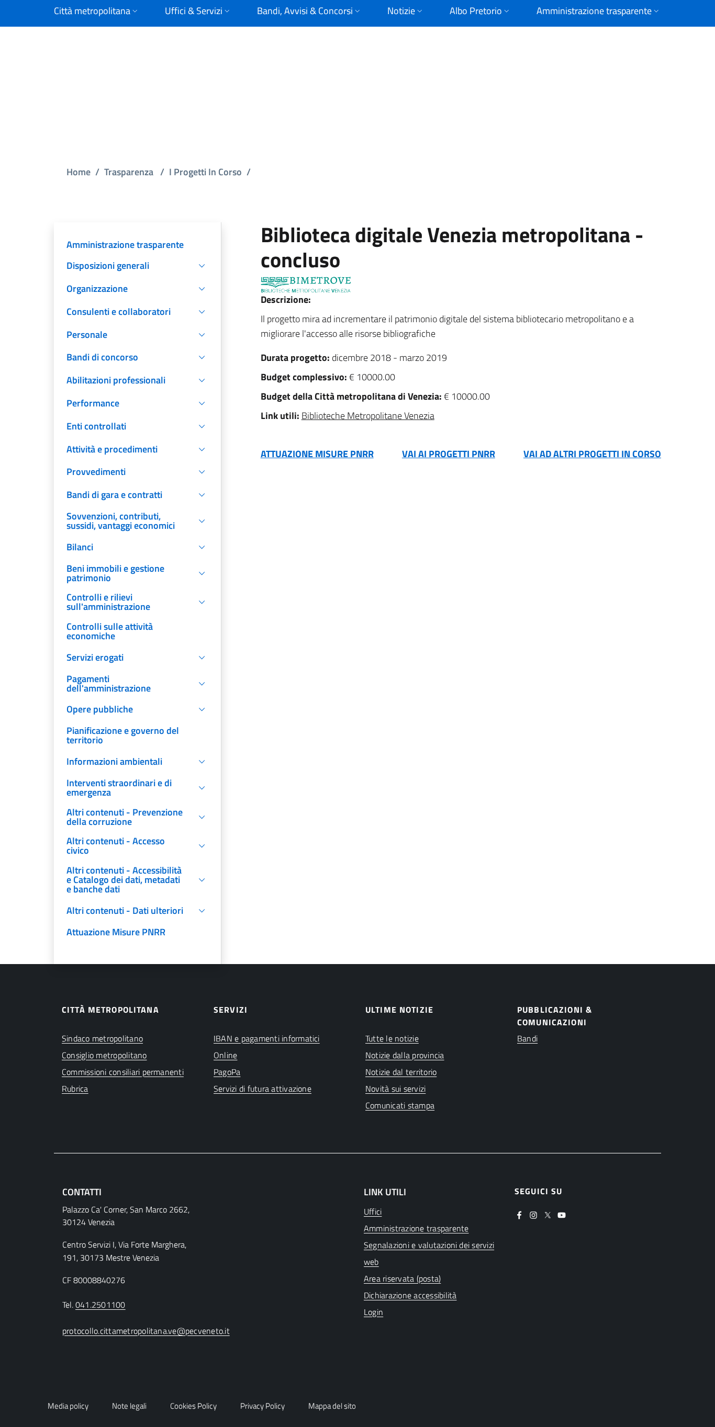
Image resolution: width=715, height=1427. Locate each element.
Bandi (527, 1038)
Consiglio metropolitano (104, 1055)
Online (225, 1055)
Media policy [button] (68, 1406)
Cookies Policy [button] (193, 1406)
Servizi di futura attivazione (262, 1088)
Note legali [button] (129, 1406)
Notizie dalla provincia (404, 1055)
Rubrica (75, 1088)
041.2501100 (100, 1304)
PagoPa (227, 1072)
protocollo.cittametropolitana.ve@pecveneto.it (146, 1330)
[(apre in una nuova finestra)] (519, 1214)
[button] (137, 265)
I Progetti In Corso (205, 172)
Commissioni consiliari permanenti (123, 1072)
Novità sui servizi (395, 1088)
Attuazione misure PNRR (317, 454)
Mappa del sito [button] (332, 1406)
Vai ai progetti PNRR (448, 454)
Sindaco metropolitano (102, 1038)
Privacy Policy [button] (262, 1406)
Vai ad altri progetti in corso (592, 454)
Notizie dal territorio (401, 1072)
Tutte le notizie (392, 1038)
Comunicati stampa (399, 1105)
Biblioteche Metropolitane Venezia (367, 416)
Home (78, 172)
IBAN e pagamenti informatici (267, 1038)
